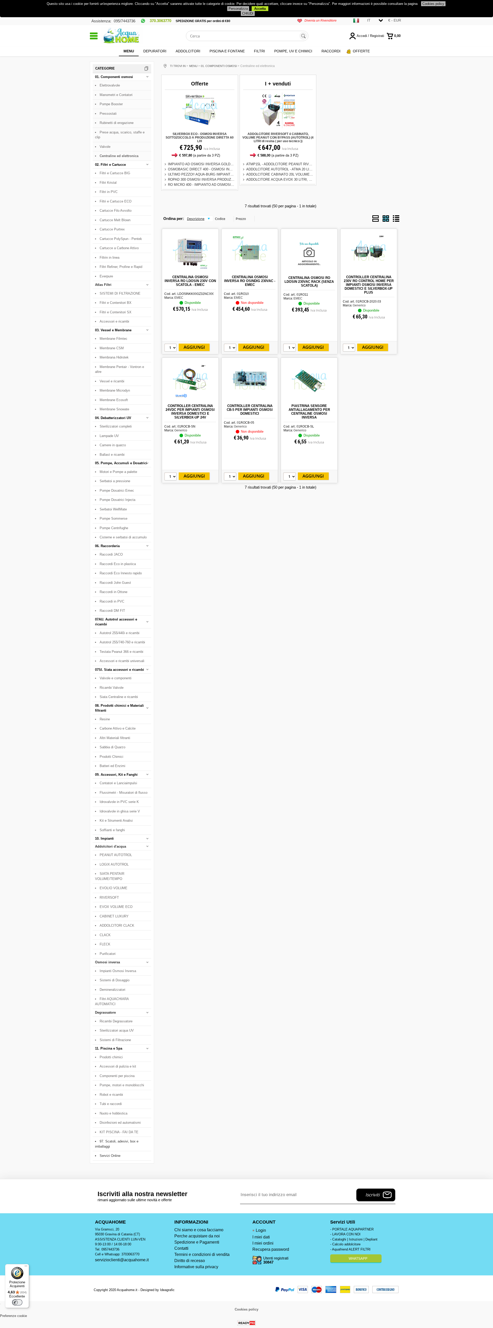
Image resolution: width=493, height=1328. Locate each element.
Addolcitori (188, 51)
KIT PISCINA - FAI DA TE (119, 1132)
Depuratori (154, 51)
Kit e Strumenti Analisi (116, 820)
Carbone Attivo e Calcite (118, 728)
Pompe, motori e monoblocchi (122, 1085)
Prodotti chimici (111, 1057)
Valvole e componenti (115, 678)
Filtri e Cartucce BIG (115, 173)
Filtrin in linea (109, 257)
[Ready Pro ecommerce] (246, 1323)
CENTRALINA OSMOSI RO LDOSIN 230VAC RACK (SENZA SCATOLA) (309, 281)
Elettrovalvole (110, 85)
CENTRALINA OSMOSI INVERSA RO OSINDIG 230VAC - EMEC (249, 281)
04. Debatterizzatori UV (113, 418)
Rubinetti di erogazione (117, 123)
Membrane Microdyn (115, 390)
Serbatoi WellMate (113, 509)
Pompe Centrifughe (114, 528)
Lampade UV (109, 436)
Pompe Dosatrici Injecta (117, 500)
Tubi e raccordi (111, 1104)
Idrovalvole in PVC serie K (119, 802)
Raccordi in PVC (112, 601)
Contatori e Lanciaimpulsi (118, 783)
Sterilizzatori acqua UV (117, 1030)
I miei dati (261, 1237)
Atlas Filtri (103, 285)
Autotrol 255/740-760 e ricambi (122, 642)
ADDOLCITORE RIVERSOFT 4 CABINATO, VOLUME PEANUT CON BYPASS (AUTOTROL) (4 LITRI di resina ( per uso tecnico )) (278, 137)
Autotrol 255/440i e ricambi (119, 633)
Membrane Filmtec (113, 339)
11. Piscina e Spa (108, 1048)
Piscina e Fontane (227, 51)
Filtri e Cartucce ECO (115, 201)
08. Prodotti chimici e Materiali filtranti (119, 708)
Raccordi (330, 51)
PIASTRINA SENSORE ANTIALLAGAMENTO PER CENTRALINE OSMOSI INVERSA (309, 411)
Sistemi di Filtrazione (115, 1040)
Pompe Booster (111, 104)
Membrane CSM (112, 348)
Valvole (105, 147)
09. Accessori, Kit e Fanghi (116, 775)
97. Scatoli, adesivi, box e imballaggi (116, 1143)
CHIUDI (247, 13)
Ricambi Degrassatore (116, 1021)
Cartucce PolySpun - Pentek (121, 239)
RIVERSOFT (109, 897)
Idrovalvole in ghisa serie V (120, 811)
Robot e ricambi (111, 1095)
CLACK (105, 935)
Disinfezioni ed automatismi (120, 1123)
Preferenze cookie (13, 1316)
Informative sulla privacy (196, 1267)
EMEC (178, 297)
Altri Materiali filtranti (115, 738)
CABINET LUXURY (114, 916)
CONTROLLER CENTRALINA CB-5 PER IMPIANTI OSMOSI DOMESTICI (250, 409)
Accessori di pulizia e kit (118, 1066)
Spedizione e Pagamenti (196, 1242)
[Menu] (26, 1267)
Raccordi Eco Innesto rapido (121, 573)
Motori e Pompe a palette (118, 472)
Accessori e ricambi (114, 321)
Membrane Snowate (114, 409)
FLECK (105, 944)
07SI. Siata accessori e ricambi (119, 670)
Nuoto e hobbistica (113, 1113)
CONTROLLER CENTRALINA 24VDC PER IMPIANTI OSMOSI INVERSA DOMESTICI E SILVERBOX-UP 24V (190, 411)
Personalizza (238, 9)
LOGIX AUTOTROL (114, 864)
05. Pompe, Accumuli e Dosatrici (121, 463)
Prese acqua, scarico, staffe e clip (120, 134)
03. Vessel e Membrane (113, 330)
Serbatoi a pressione (115, 481)
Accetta (260, 9)
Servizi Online (110, 1156)
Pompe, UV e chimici (293, 51)
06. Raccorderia (107, 546)
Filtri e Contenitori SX (115, 312)
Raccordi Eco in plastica (118, 564)
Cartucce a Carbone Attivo (119, 248)
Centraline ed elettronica (119, 156)
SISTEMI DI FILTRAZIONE (120, 293)
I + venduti (278, 83)
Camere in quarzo (113, 445)
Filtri (259, 51)
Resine (105, 719)
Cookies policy (433, 4)
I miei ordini (262, 1243)
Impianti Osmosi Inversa (118, 971)
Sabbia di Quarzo (112, 747)
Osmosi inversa (107, 962)
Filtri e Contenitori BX (115, 303)
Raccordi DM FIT (112, 611)
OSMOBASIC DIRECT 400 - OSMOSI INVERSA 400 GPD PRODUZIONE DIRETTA (230, 169)
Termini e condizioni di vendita (202, 1254)
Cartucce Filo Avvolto (115, 210)
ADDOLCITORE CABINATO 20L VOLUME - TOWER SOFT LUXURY (297, 174)
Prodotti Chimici (111, 757)
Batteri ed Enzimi (112, 766)
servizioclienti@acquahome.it (122, 1260)
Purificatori (108, 954)
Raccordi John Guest (115, 583)
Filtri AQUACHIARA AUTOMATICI (112, 1001)
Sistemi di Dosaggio (114, 980)
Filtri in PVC (109, 192)
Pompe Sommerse (113, 518)
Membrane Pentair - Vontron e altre (119, 369)
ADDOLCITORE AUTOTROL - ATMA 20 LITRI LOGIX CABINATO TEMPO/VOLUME (309, 169)
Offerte (361, 51)
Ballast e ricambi (112, 455)
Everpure (106, 276)
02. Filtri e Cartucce (110, 165)
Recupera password (270, 1249)
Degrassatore (105, 1012)
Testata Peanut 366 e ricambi (121, 652)
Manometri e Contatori (116, 95)
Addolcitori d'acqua (110, 846)
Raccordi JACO (111, 554)
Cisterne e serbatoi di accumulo (123, 537)
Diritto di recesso (189, 1260)
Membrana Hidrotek (114, 357)
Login (261, 1230)
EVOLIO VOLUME (113, 888)
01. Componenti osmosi (114, 77)
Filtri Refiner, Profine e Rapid (121, 267)
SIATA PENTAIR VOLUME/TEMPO (109, 876)
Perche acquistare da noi (197, 1236)
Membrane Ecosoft (114, 400)
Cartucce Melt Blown (115, 220)
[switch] (17, 1302)
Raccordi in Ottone (113, 592)
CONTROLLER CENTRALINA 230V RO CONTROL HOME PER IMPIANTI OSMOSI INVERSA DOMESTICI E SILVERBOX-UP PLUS (369, 284)
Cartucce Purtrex (112, 229)
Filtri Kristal (108, 183)
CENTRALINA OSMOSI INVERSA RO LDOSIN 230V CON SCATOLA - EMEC (190, 281)
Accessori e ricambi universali (122, 661)
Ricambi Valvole (112, 688)
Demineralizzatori (112, 990)
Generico (359, 305)
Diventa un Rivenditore (321, 20)
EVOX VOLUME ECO (116, 907)
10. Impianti (104, 838)
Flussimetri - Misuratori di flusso (123, 792)
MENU (129, 51)
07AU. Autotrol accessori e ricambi (116, 621)
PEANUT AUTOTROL (116, 855)
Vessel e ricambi (112, 381)
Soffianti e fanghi (112, 830)
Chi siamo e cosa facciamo (198, 1230)
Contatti (181, 1248)
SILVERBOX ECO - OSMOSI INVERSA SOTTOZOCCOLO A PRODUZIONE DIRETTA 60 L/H (200, 137)
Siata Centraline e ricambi (119, 697)
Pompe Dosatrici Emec (117, 490)
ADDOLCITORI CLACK (117, 925)
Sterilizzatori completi (116, 426)
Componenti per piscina (117, 1076)
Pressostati (108, 113)
